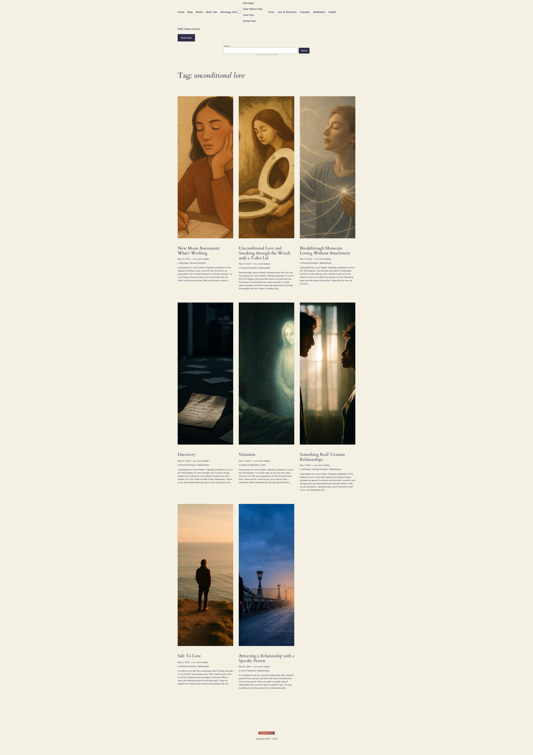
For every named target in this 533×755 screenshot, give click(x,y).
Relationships (264, 268)
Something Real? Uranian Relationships (322, 457)
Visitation (247, 454)
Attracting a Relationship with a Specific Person (266, 658)
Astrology (184, 263)
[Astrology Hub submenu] (239, 12)
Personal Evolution (197, 263)
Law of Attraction (248, 670)
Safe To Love (189, 656)
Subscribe (186, 37)
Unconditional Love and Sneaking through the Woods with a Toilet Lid (264, 253)
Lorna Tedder (203, 259)
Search (226, 46)
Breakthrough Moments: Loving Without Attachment (325, 251)
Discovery (186, 454)
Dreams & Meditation (250, 465)
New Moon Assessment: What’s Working (199, 251)
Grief (263, 465)
